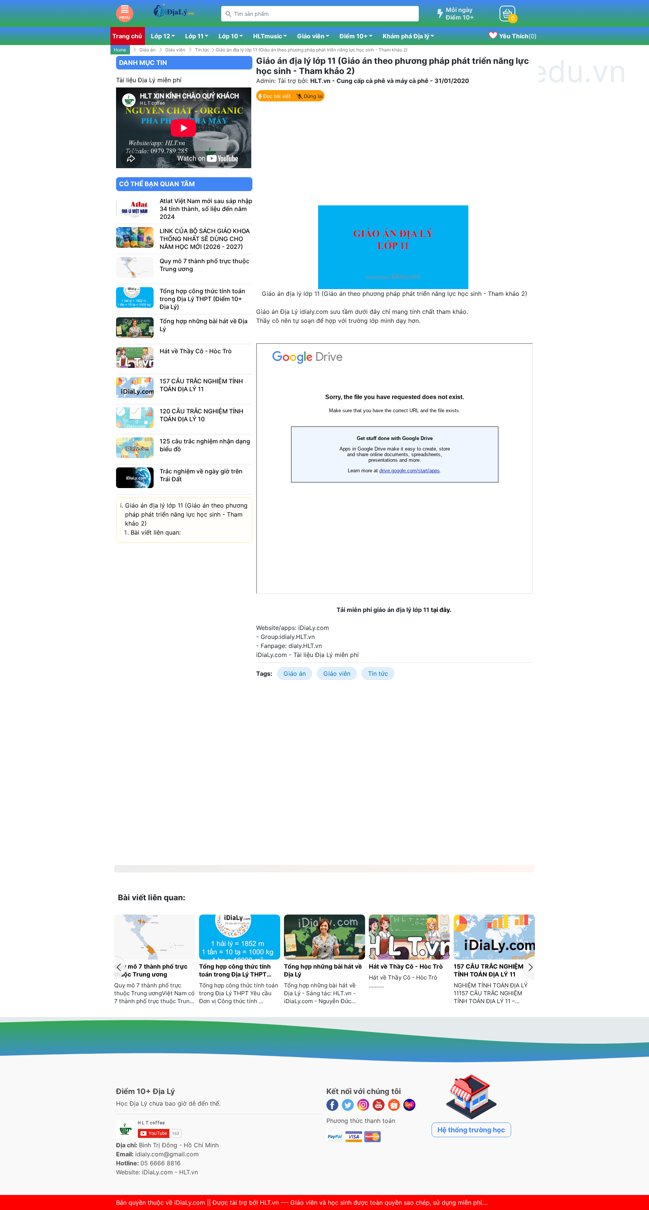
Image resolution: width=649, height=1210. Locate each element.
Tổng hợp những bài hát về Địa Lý (323, 970)
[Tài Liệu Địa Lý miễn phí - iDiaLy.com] (173, 13)
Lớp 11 (194, 36)
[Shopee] (394, 1105)
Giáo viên (310, 36)
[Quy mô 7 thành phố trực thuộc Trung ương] (135, 267)
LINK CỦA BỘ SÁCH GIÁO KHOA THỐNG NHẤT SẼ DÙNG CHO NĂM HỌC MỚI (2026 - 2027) (205, 238)
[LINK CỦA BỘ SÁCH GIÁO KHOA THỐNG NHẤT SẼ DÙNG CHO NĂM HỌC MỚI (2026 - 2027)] (135, 237)
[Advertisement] (394, 152)
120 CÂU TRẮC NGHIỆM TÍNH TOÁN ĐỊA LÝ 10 (201, 415)
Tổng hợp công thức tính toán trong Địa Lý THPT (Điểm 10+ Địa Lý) (202, 298)
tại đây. (442, 609)
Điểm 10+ (354, 36)
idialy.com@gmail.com (167, 1154)
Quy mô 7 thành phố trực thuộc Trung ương (150, 970)
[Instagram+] (363, 1105)
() (517, 36)
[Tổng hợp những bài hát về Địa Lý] (135, 327)
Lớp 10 (228, 36)
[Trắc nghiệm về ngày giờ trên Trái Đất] (135, 477)
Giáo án (147, 50)
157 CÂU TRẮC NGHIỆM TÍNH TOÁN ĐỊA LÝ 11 (201, 385)
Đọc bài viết (276, 96)
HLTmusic (267, 36)
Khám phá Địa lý (406, 36)
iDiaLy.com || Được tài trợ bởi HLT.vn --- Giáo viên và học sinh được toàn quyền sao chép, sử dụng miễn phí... (330, 1202)
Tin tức (202, 50)
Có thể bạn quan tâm (157, 184)
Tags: (264, 673)
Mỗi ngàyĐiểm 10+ (460, 13)
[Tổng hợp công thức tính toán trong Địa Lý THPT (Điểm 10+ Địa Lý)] (135, 297)
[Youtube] (379, 1105)
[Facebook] (332, 1105)
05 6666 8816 (160, 1163)
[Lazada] (409, 1105)
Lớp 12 (160, 36)
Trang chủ (127, 36)
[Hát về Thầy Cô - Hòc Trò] (135, 357)
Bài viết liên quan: (156, 532)
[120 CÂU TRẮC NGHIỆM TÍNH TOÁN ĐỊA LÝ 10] (135, 417)
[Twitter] (348, 1105)
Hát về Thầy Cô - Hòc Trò (196, 351)
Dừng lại (312, 96)
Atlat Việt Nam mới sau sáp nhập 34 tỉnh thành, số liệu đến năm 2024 (206, 208)
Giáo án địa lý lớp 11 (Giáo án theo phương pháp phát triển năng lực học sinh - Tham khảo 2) (186, 514)
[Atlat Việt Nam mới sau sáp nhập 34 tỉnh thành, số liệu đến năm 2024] (135, 207)
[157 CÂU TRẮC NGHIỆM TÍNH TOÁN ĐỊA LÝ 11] (135, 387)
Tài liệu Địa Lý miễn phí (148, 80)
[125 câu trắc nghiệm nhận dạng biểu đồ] (135, 447)
